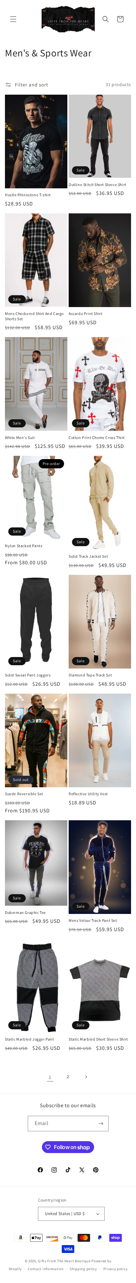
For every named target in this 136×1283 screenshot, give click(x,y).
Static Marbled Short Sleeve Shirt (98, 1039)
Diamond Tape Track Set (90, 675)
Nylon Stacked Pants (23, 545)
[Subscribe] (101, 1123)
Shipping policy (83, 1269)
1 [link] (50, 1077)
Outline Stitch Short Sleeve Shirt (97, 184)
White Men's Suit (20, 437)
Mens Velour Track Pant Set (93, 920)
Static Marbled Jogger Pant (29, 1039)
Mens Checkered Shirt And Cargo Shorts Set (34, 316)
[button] (13, 19)
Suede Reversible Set (24, 793)
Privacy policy (115, 1269)
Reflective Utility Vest (88, 793)
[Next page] (86, 1077)
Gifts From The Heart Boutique (64, 1261)
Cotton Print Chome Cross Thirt (97, 437)
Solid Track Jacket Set (88, 556)
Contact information (45, 1269)
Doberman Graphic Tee (25, 912)
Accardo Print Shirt (85, 313)
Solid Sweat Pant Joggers (28, 675)
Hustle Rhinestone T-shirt (28, 194)
